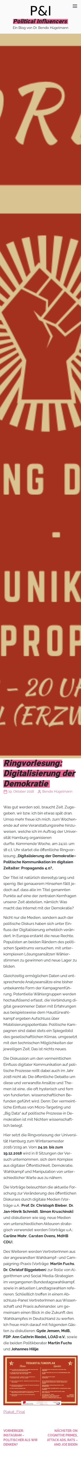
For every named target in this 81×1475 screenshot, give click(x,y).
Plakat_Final (14, 1412)
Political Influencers (40, 21)
